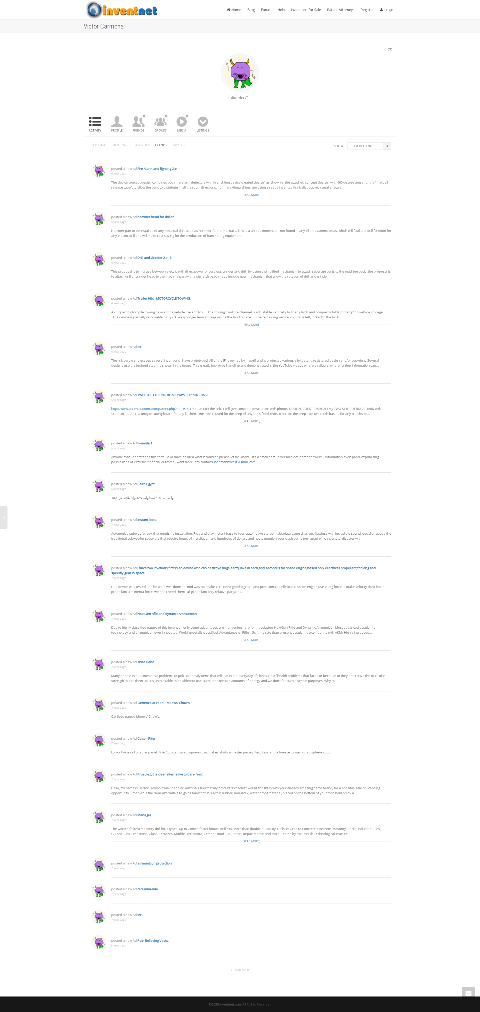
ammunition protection (155, 863)
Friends (139, 123)
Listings (203, 130)
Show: (339, 146)
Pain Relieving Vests (153, 940)
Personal (99, 145)
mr (140, 346)
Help (281, 9)
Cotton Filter (147, 738)
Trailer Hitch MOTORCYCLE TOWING (164, 298)
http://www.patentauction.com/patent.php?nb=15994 (151, 408)
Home (235, 9)
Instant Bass (147, 519)
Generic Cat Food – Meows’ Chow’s (164, 702)
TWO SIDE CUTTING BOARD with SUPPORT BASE (173, 395)
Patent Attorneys (340, 9)
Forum (266, 9)
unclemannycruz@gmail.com (234, 462)
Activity (95, 130)
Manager (144, 815)
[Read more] (251, 195)
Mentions (120, 145)
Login (388, 9)
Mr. (140, 914)
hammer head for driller (156, 217)
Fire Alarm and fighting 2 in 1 (159, 168)
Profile (116, 130)
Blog (251, 9)
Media (182, 123)
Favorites (142, 145)
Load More (242, 970)
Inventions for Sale (306, 9)
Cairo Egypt (146, 484)
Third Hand (146, 662)
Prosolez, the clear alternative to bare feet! (170, 774)
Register (367, 9)
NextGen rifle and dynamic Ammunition (167, 613)
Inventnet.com (230, 1004)
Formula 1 (145, 443)
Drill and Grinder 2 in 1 (154, 257)
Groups (160, 123)
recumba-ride (148, 889)
